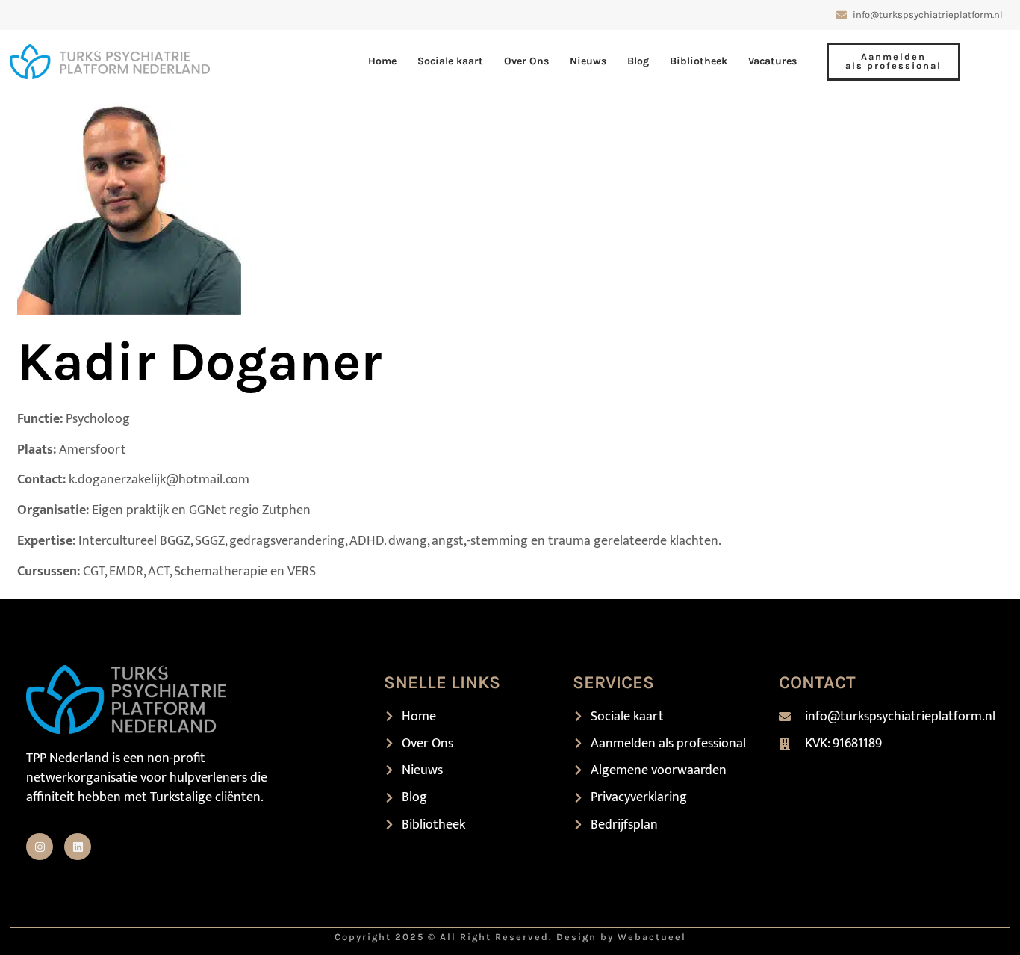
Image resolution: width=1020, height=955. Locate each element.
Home (382, 61)
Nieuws (588, 61)
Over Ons (526, 61)
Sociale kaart (450, 61)
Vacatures (772, 61)
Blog (638, 61)
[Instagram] (39, 846)
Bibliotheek (698, 61)
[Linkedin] (77, 846)
